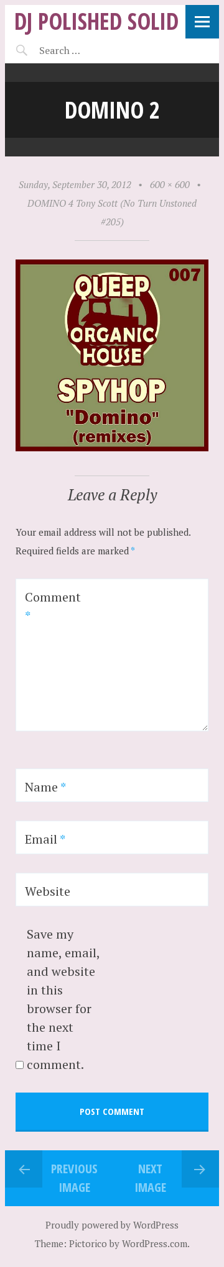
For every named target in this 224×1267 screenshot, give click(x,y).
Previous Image (74, 1178)
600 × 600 (170, 184)
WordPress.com (154, 1243)
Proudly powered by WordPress (112, 1225)
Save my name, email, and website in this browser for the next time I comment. (63, 999)
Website (47, 891)
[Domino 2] (112, 447)
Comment (53, 606)
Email (45, 839)
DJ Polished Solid (96, 21)
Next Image (150, 1178)
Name (45, 786)
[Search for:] (90, 50)
